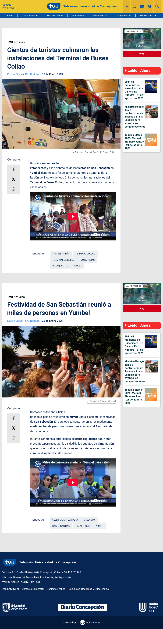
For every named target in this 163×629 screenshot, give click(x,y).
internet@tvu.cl (10, 588)
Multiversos (78, 15)
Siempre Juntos (55, 15)
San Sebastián (61, 253)
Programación (124, 15)
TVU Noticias (28, 15)
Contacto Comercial (33, 588)
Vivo (141, 53)
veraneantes (60, 266)
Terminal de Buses (63, 260)
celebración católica (65, 519)
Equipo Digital (15, 74)
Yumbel (77, 266)
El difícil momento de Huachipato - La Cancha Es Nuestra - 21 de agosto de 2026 (134, 90)
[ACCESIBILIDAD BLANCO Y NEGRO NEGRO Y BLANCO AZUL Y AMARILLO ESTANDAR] (149, 6)
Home (10, 15)
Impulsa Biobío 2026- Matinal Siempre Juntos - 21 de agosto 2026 (134, 141)
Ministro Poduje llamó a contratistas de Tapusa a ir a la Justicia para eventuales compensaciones (135, 116)
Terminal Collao (85, 253)
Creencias (90, 519)
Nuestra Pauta (100, 15)
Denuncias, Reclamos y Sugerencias (88, 588)
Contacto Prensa (56, 588)
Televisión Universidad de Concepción (47, 562)
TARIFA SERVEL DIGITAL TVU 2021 (22, 582)
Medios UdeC (146, 15)
